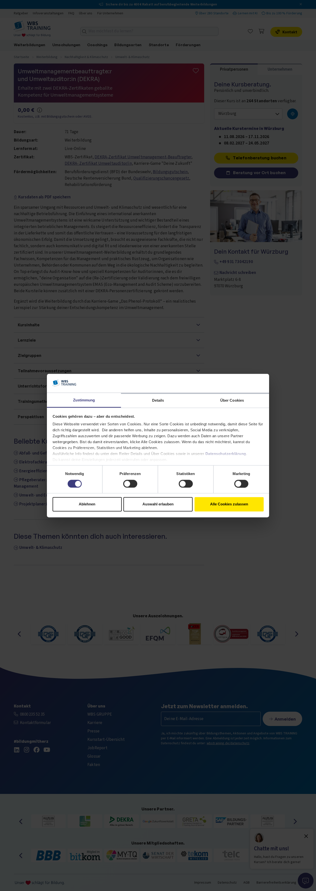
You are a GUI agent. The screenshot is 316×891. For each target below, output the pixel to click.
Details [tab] (158, 400)
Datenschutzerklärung (225, 454)
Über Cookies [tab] (232, 400)
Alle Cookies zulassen (229, 504)
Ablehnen (87, 504)
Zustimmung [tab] (84, 400)
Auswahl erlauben (158, 504)
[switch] (130, 484)
